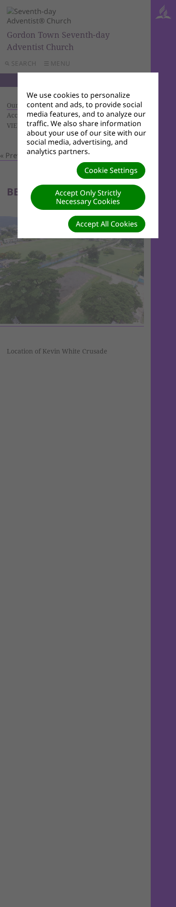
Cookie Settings (111, 170)
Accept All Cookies (107, 224)
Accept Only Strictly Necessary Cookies (88, 197)
